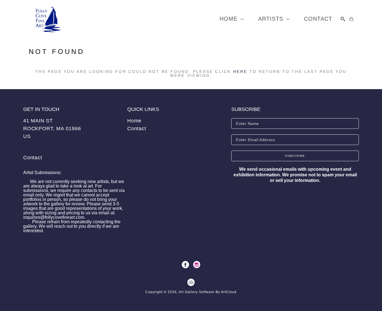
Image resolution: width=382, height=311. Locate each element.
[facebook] (185, 264)
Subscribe (295, 155)
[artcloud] (191, 282)
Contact (32, 157)
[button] (232, 19)
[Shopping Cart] (351, 19)
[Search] (343, 19)
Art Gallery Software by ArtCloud (208, 292)
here (240, 71)
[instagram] (196, 264)
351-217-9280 (37, 146)
